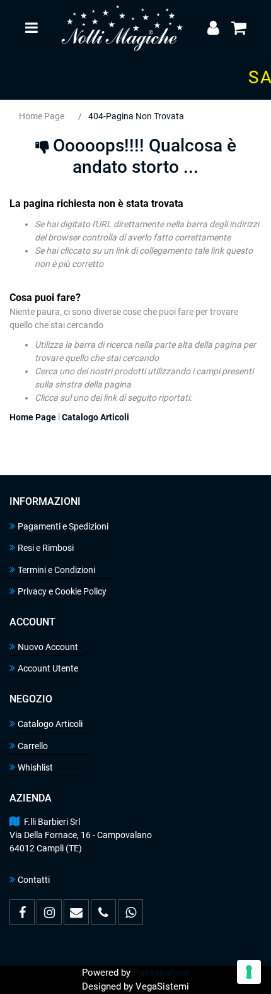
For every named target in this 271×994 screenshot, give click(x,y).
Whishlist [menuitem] (35, 767)
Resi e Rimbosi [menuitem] (46, 548)
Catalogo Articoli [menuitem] (50, 724)
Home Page (41, 116)
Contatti (34, 880)
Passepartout (161, 972)
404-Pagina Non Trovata (136, 116)
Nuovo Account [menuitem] (48, 647)
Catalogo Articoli (95, 417)
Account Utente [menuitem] (48, 668)
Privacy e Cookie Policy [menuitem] (62, 591)
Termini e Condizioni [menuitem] (56, 570)
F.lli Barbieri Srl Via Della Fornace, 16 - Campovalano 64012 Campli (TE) (80, 835)
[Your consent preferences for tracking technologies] (249, 972)
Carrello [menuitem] (33, 746)
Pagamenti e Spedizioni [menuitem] (63, 526)
